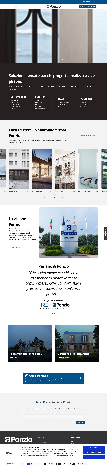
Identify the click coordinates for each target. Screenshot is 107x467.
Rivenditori (73, 441)
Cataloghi (73, 443)
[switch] (44, 464)
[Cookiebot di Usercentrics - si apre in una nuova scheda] (10, 464)
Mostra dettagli (82, 464)
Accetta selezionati (94, 452)
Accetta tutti (93, 447)
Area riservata (86, 1)
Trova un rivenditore (87, 6)
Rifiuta (94, 457)
